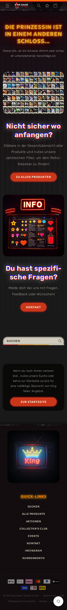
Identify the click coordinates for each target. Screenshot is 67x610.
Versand (43, 601)
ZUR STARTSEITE (34, 402)
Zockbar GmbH (31, 595)
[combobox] (33, 341)
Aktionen (33, 521)
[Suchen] (60, 341)
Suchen (34, 506)
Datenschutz (49, 595)
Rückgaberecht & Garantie (22, 601)
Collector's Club (33, 528)
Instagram (33, 550)
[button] (7, 5)
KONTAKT (33, 307)
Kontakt (33, 543)
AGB (62, 595)
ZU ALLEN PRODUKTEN (33, 177)
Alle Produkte (33, 514)
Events (33, 536)
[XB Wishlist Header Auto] (47, 5)
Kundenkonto (33, 558)
